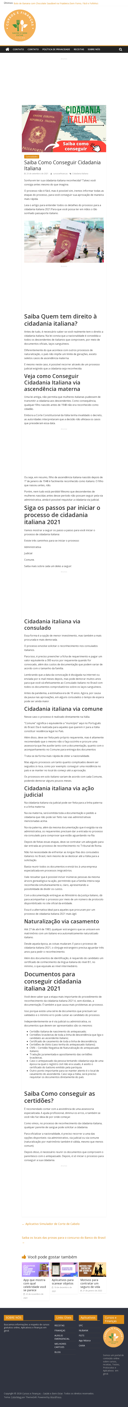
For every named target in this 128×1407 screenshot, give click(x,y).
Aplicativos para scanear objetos (63, 1281)
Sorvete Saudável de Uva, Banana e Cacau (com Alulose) (42, 2)
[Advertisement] (64, 82)
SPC (81, 1325)
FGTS (81, 1335)
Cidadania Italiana (80, 173)
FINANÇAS (59, 1330)
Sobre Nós (94, 49)
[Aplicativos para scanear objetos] (64, 1264)
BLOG (57, 1352)
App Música (85, 1340)
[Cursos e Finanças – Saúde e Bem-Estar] (7, 49)
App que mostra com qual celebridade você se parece (34, 1285)
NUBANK (83, 1330)
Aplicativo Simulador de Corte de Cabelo (51, 1224)
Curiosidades (32, 156)
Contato (18, 49)
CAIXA (82, 1345)
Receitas (79, 49)
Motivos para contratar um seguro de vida (90, 1283)
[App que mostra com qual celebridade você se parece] (35, 1264)
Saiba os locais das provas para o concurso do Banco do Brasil (64, 1240)
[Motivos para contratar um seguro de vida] (92, 1264)
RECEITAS (59, 1325)
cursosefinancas (60, 173)
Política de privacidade (56, 49)
